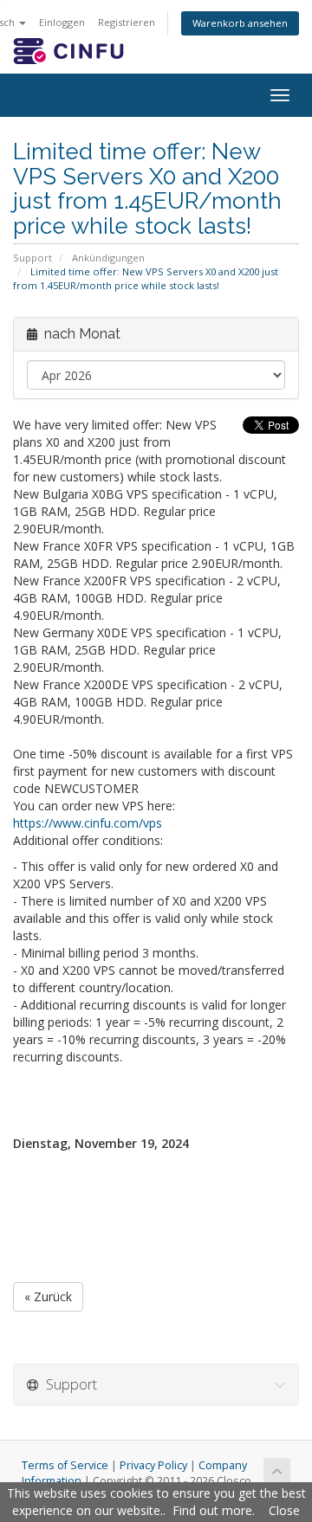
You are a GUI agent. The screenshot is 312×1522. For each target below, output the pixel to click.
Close (284, 1510)
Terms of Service (65, 1465)
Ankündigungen (108, 257)
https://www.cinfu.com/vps (87, 823)
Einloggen (62, 22)
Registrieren (126, 22)
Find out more (212, 1510)
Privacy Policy (153, 1465)
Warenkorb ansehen (240, 22)
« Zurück (48, 1296)
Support (32, 257)
